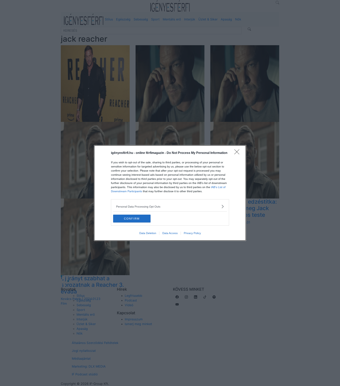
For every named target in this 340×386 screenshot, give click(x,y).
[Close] (238, 153)
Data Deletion (147, 233)
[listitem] (170, 206)
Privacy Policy (192, 233)
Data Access (170, 233)
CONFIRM (132, 218)
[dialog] (170, 193)
